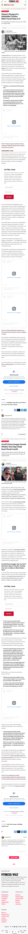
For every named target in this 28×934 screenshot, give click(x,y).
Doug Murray (8, 463)
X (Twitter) (22, 389)
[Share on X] (12, 931)
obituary (3, 68)
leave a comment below (7, 364)
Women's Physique (13, 404)
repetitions (3, 826)
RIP (8, 404)
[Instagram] (26, 837)
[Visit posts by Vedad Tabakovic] (2, 415)
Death (20, 402)
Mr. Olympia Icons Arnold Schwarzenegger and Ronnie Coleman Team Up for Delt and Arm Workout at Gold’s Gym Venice (13, 777)
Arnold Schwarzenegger (20, 489)
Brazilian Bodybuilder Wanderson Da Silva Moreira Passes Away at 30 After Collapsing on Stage (13, 332)
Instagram (17, 389)
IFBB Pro (24, 402)
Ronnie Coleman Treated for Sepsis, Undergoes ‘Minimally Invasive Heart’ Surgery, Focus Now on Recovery (13, 145)
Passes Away (4, 404)
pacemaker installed (20, 549)
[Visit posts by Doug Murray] (2, 837)
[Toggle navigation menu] (25, 5)
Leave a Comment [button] (22, 434)
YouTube (15, 391)
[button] (2, 1)
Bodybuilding (5, 11)
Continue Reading (14, 857)
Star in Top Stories (14, 386)
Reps (7, 826)
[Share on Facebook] (9, 931)
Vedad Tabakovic (9, 31)
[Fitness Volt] (14, 2)
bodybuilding (9, 402)
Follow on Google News (14, 382)
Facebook (12, 389)
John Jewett (13, 105)
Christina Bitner (15, 402)
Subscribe (8, 197)
